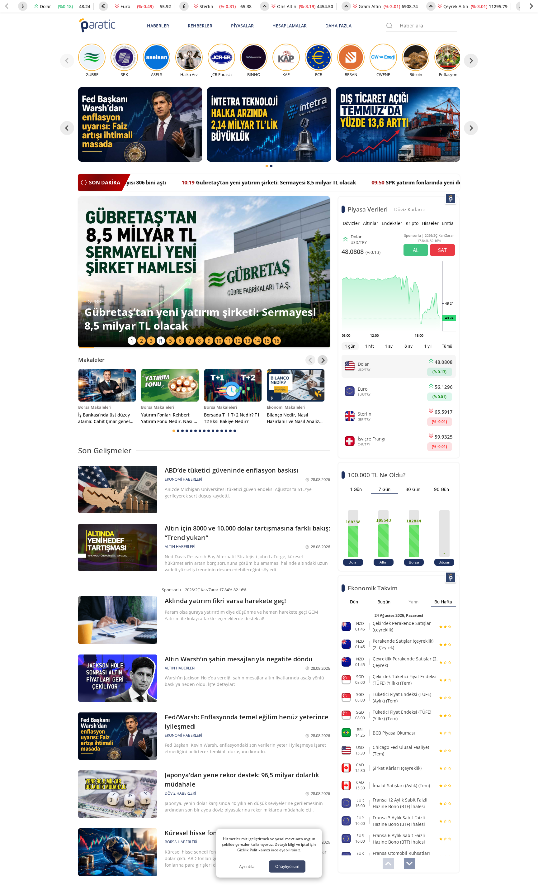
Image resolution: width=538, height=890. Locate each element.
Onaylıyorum (287, 866)
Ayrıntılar (247, 866)
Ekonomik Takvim (373, 588)
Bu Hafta (443, 601)
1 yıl (428, 346)
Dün (354, 601)
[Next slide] (531, 6)
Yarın (413, 601)
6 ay (408, 346)
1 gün (350, 346)
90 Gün (441, 489)
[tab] (267, 166)
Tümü (447, 346)
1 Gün (356, 489)
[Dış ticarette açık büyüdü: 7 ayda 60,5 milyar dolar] (398, 124)
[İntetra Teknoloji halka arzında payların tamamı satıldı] (269, 124)
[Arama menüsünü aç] (389, 25)
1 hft (369, 346)
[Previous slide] (7, 6)
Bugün (383, 601)
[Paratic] (97, 25)
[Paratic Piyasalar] (450, 198)
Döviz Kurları (408, 209)
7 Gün (384, 489)
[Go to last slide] (67, 128)
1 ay (389, 346)
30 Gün (412, 489)
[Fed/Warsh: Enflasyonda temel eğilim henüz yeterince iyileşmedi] (140, 124)
